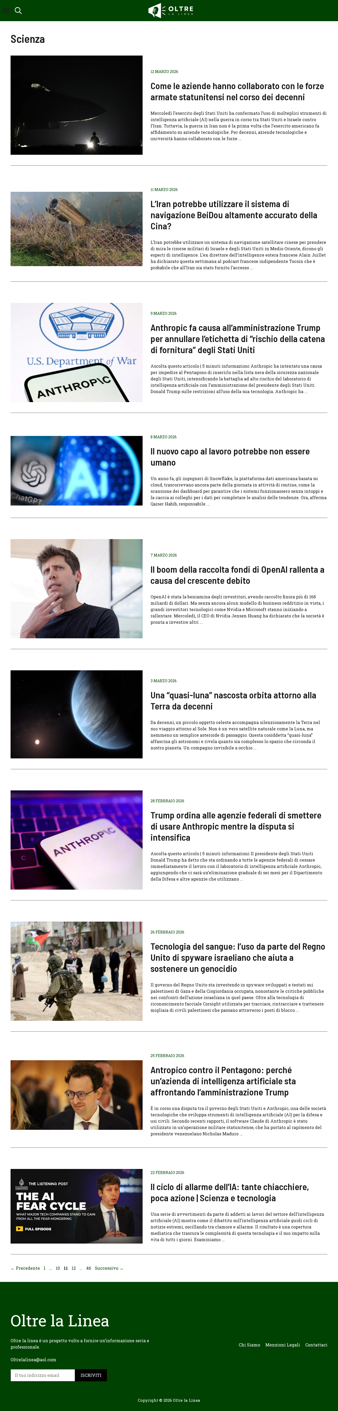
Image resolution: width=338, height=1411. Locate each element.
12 (74, 1268)
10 (58, 1268)
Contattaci (316, 1345)
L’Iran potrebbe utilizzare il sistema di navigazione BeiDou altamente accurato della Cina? (234, 214)
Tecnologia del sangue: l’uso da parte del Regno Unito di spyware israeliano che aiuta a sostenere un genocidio (238, 957)
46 (89, 1268)
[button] (18, 10)
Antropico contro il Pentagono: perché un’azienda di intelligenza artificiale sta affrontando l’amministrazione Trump (223, 1080)
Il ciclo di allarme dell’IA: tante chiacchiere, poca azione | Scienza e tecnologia (230, 1192)
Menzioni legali (282, 1345)
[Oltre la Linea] (171, 10)
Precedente (25, 1268)
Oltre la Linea (186, 1400)
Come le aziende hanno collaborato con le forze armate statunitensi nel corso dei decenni (237, 91)
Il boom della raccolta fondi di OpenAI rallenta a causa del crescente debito (238, 574)
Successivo (109, 1268)
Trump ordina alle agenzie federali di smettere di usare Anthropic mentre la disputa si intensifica (236, 826)
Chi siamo (249, 1345)
